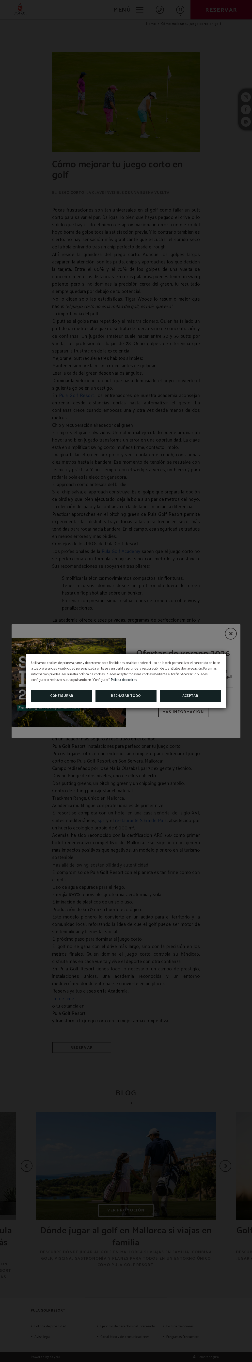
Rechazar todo (126, 696)
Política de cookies (124, 680)
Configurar (61, 696)
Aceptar (190, 696)
